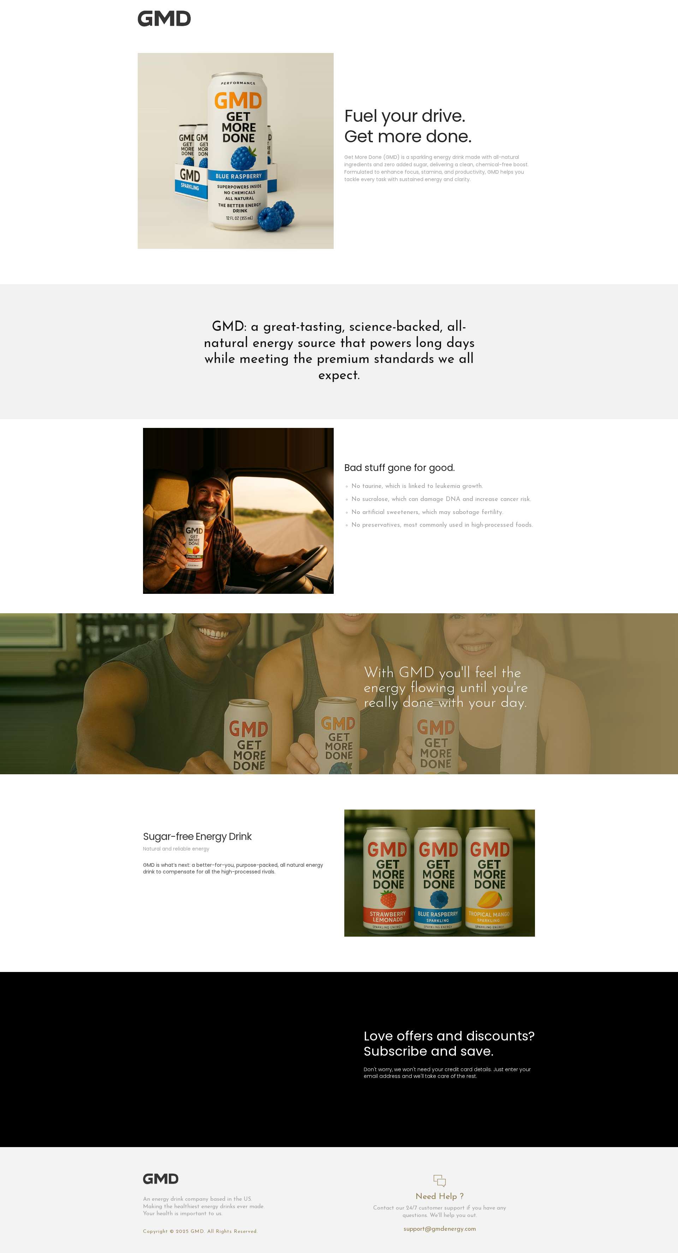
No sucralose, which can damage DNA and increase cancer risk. (441, 499)
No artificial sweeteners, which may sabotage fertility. (427, 512)
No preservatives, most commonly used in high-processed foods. (442, 525)
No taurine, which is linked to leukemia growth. (417, 486)
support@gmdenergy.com (440, 1229)
